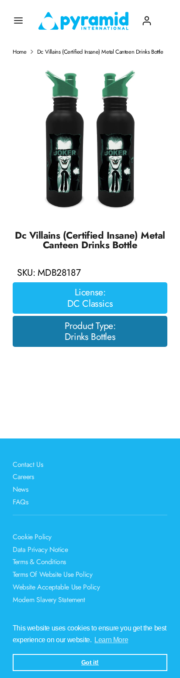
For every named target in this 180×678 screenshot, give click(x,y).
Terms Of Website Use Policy (52, 574)
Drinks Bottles (90, 336)
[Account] (147, 17)
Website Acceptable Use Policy (56, 587)
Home (19, 52)
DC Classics (90, 303)
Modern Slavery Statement (49, 600)
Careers (23, 477)
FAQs (20, 502)
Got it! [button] (90, 662)
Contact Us (28, 464)
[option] (90, 140)
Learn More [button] (111, 640)
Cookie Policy (32, 537)
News (20, 489)
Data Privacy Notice (40, 549)
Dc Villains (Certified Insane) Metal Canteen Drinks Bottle (100, 52)
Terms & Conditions (39, 562)
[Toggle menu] (18, 20)
